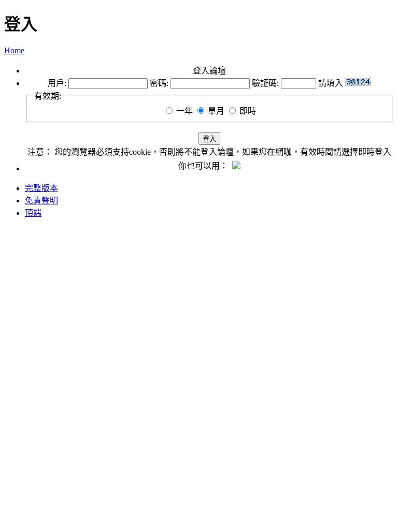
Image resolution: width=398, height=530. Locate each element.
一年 (184, 111)
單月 (216, 111)
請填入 (331, 83)
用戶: (57, 83)
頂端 (33, 213)
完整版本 (41, 188)
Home (14, 50)
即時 (247, 111)
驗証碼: (265, 83)
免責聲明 (41, 200)
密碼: (159, 83)
